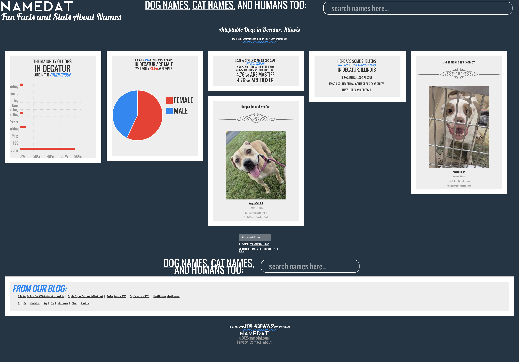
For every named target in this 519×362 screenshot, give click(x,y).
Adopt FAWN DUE (256, 203)
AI (18, 303)
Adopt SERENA (459, 171)
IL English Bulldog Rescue (356, 78)
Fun (52, 303)
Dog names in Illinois (259, 244)
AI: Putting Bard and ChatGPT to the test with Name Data (41, 296)
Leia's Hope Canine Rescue (356, 90)
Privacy (242, 342)
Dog (45, 303)
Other (74, 303)
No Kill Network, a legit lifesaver (166, 296)
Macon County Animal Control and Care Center (356, 84)
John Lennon (63, 303)
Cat (25, 303)
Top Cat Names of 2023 (139, 296)
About (267, 342)
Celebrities (34, 303)
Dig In (273, 42)
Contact (255, 342)
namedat (255, 338)
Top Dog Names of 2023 (116, 296)
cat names (231, 263)
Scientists (85, 303)
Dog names (185, 263)
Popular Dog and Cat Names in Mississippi (85, 296)
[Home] (254, 333)
